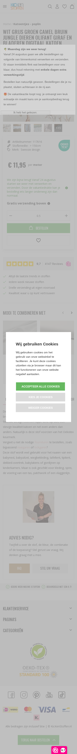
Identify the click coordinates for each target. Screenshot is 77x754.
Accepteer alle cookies (41, 386)
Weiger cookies (40, 407)
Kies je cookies (41, 397)
